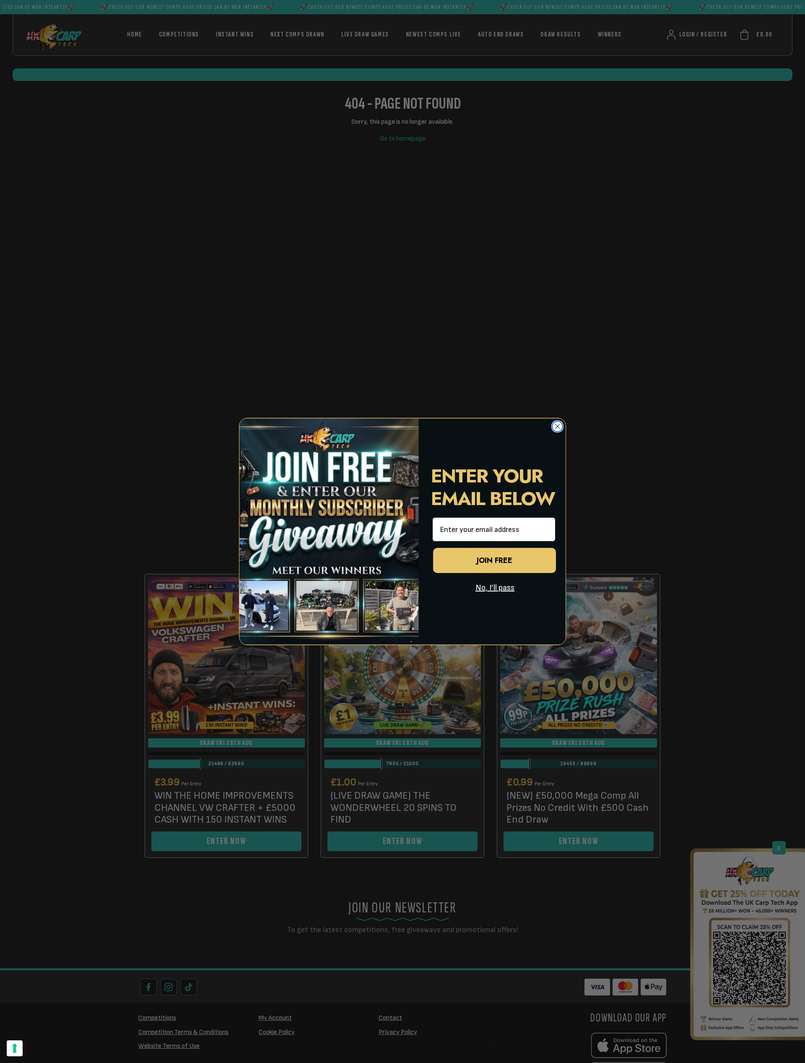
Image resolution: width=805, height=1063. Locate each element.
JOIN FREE (494, 560)
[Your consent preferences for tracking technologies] (15, 1048)
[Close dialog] (557, 426)
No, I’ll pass (494, 588)
